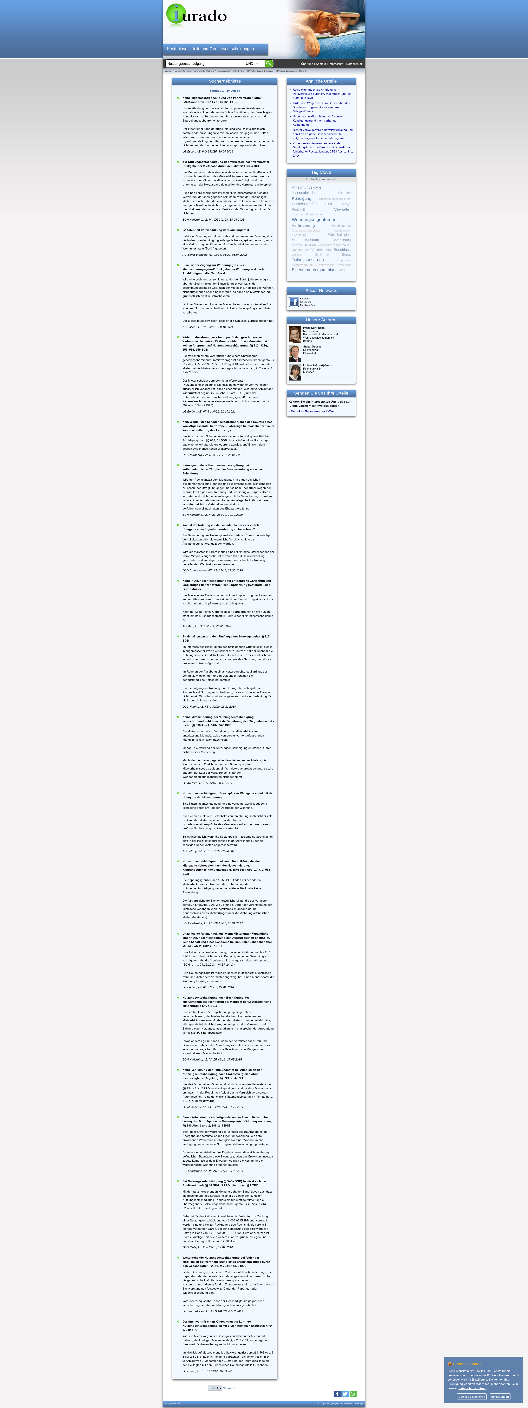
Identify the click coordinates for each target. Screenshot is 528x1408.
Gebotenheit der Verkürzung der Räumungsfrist (216, 230)
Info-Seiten (346, 1403)
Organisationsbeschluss (306, 230)
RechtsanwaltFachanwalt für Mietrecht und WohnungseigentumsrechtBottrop (320, 334)
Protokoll (298, 209)
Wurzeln (297, 254)
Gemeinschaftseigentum (312, 204)
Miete (342, 270)
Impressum (336, 63)
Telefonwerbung (302, 264)
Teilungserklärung (308, 259)
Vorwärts (229, 1388)
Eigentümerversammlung (315, 269)
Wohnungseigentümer (313, 219)
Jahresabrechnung (307, 193)
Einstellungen (500, 1396)
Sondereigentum (305, 240)
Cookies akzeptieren (471, 1396)
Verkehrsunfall (321, 250)
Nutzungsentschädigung (335, 198)
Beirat (346, 254)
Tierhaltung (299, 234)
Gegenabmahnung (329, 244)
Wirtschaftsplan (339, 234)
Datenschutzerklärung (472, 1388)
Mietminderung (341, 225)
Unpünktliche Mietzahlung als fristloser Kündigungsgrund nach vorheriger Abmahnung (318, 120)
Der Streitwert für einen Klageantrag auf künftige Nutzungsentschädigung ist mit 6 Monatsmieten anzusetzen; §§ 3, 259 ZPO (227, 1325)
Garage (346, 204)
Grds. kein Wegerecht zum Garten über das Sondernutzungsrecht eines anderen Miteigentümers (321, 107)
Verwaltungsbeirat (304, 244)
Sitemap (359, 1403)
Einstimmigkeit (325, 264)
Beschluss (342, 249)
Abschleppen (342, 230)
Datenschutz (354, 63)
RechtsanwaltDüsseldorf (312, 350)
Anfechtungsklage (306, 187)
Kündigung (301, 198)
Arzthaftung (344, 264)
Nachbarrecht (301, 250)
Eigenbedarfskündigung (307, 214)
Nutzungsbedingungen (327, 1403)
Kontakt (321, 63)
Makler (346, 244)
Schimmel (322, 254)
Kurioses (344, 193)
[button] (338, 1394)
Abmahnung (341, 240)
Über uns (307, 63)
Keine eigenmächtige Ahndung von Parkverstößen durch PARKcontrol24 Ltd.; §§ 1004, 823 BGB (322, 93)
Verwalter (342, 209)
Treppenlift (344, 260)
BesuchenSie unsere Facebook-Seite (308, 301)
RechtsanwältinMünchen (317, 369)
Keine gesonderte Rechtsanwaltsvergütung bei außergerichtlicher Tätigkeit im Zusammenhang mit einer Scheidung (222, 469)
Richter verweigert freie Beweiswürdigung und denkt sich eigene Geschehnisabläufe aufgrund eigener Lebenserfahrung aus (323, 134)
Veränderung (303, 225)
